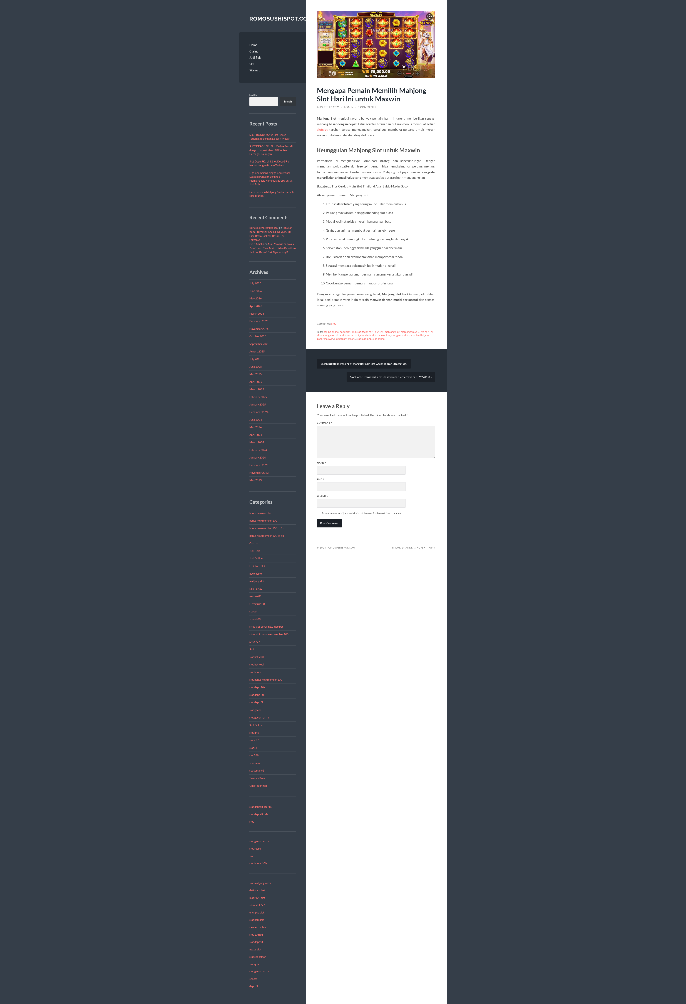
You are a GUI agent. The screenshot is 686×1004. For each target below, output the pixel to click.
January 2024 (257, 457)
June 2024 (255, 419)
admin (349, 107)
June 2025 (255, 366)
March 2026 (256, 313)
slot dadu (365, 335)
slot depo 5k (256, 702)
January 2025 (257, 404)
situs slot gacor (326, 335)
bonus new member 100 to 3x (266, 528)
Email (322, 479)
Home (253, 45)
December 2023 (259, 465)
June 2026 (255, 290)
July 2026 (255, 283)
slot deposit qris (258, 814)
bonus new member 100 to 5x (266, 535)
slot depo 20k (257, 694)
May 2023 (255, 480)
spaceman (255, 763)
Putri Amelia (256, 244)
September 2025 (259, 343)
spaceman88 (256, 770)
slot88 (253, 747)
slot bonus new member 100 (265, 679)
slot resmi (255, 848)
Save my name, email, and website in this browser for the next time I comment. (362, 513)
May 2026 (255, 298)
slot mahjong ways (260, 883)
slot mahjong (363, 338)
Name (321, 462)
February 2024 (258, 450)
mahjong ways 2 (410, 331)
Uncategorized (258, 785)
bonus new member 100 (263, 520)
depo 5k (254, 986)
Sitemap (254, 70)
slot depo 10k (257, 687)
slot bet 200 (256, 657)
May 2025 (255, 374)
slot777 (254, 740)
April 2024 (255, 434)
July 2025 (255, 359)
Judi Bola (255, 57)
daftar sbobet (257, 890)
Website (322, 495)
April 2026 (255, 306)
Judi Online (256, 558)
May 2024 (255, 427)
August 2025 (257, 351)
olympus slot (256, 912)
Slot (251, 64)
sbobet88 (255, 619)
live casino (255, 573)
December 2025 (259, 321)
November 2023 (259, 472)
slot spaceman (257, 956)
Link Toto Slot (257, 566)
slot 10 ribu (256, 934)
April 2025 (255, 381)
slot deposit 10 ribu (260, 806)
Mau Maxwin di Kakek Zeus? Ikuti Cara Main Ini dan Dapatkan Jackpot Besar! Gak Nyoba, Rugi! (272, 248)
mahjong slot (256, 581)
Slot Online (255, 725)
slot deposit (256, 941)
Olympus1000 (257, 603)
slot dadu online (381, 335)
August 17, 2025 (328, 107)
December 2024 (259, 412)
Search (254, 94)
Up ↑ (432, 547)
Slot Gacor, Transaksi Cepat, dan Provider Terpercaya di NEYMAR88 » (391, 377)
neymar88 (255, 596)
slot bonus (255, 672)
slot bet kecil (256, 664)
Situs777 (254, 641)
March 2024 (256, 442)
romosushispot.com (280, 19)
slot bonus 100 (258, 863)
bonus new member (260, 513)
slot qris (254, 732)
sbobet (253, 611)
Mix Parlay (255, 588)
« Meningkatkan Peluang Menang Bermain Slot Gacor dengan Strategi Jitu (363, 363)
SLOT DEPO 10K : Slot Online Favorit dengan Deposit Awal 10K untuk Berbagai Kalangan (271, 150)
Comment (324, 422)
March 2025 (256, 389)
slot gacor (255, 710)
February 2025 (258, 397)
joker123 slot (257, 897)
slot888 (254, 755)
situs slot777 (257, 905)
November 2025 (259, 328)
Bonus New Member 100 (264, 227)
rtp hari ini (427, 331)
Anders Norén (416, 547)
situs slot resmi (345, 335)
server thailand (258, 927)
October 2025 (257, 336)
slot (251, 821)
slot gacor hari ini (259, 717)
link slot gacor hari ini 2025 (368, 331)
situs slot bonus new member (266, 626)
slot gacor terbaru (344, 338)
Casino (253, 51)
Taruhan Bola (257, 778)
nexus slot (255, 949)
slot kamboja (256, 919)
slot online (378, 338)
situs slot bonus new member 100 (269, 634)
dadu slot (345, 331)
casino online (331, 331)
